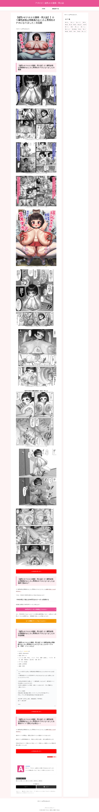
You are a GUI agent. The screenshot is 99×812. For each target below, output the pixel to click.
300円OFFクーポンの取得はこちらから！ (36, 609)
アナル (18, 780)
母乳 (41, 780)
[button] (46, 786)
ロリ (32, 780)
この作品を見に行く (36, 571)
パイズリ (23, 780)
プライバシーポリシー (49, 807)
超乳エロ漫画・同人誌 (21, 778)
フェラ (28, 780)
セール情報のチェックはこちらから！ (36, 621)
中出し (37, 780)
